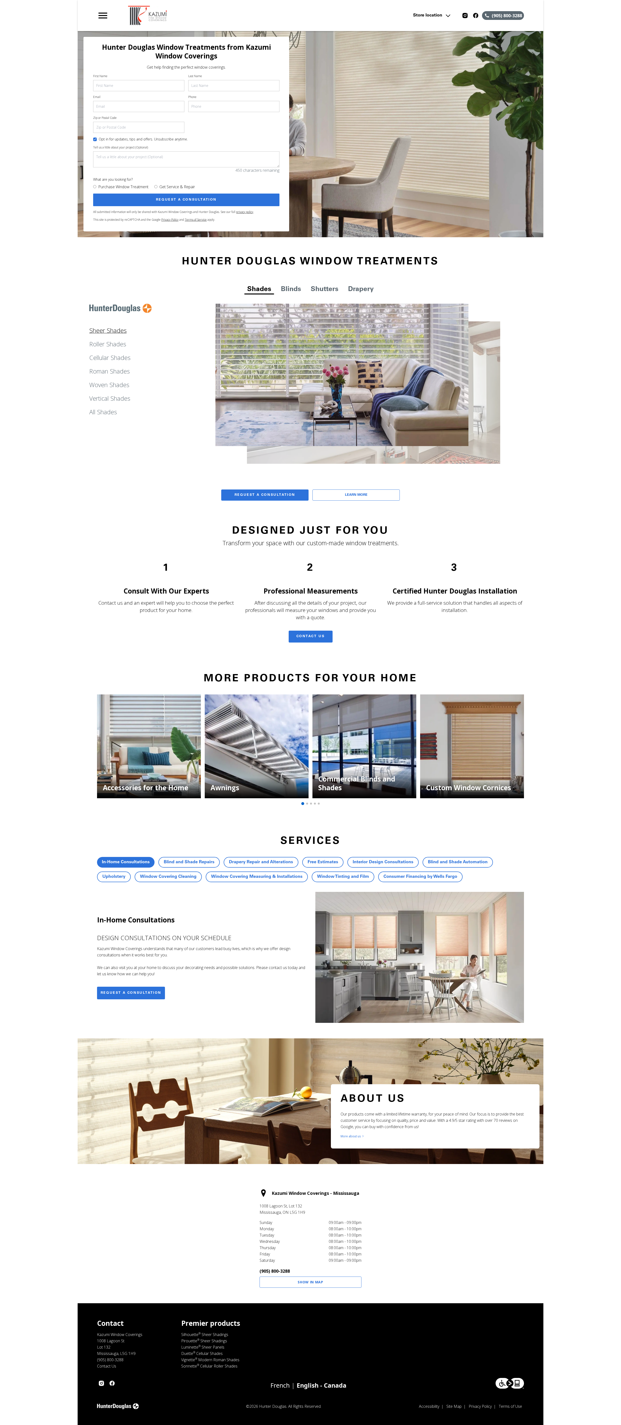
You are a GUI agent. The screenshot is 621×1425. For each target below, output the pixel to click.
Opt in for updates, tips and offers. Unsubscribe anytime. (143, 139)
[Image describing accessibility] (510, 1383)
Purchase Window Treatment (123, 186)
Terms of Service (196, 220)
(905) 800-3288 (275, 1271)
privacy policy (244, 212)
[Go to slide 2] (307, 804)
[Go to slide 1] (302, 803)
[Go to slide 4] (315, 804)
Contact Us (310, 636)
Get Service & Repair (177, 186)
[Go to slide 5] (319, 804)
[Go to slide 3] (311, 804)
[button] (103, 15)
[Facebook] (475, 15)
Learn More (356, 495)
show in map (310, 1282)
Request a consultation (131, 993)
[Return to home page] (197, 15)
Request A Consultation (265, 495)
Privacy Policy (170, 220)
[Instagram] (465, 15)
